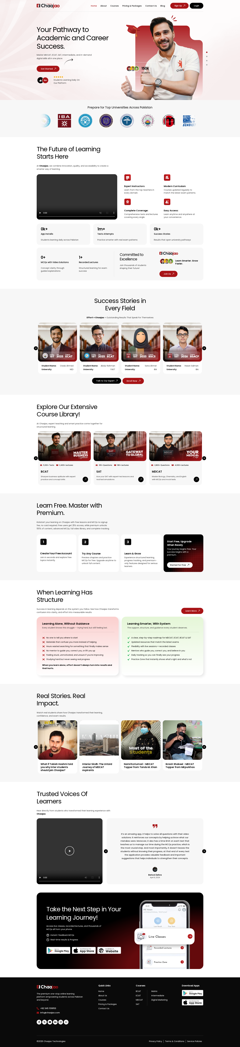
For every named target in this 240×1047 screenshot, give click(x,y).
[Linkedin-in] (55, 1022)
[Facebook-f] (39, 1022)
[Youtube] (50, 1022)
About (103, 5)
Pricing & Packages (132, 5)
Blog (162, 5)
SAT (99, 472)
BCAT (44, 472)
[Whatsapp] (66, 1022)
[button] (36, 348)
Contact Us (151, 5)
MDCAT (157, 472)
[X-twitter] (44, 1022)
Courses (114, 5)
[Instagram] (60, 1022)
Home (94, 5)
